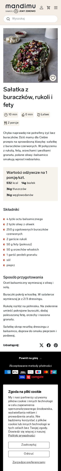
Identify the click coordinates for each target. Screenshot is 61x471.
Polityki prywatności (21, 435)
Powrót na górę (29, 358)
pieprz (11, 265)
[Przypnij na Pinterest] (55, 345)
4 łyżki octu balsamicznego (25, 219)
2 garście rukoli (17, 239)
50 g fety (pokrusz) (19, 244)
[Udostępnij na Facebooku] (48, 345)
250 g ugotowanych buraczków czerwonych (27, 232)
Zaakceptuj (28, 444)
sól (8, 260)
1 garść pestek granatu (22, 255)
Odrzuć (29, 453)
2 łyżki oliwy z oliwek (20, 224)
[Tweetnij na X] (41, 345)
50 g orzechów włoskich (23, 249)
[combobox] (30, 18)
